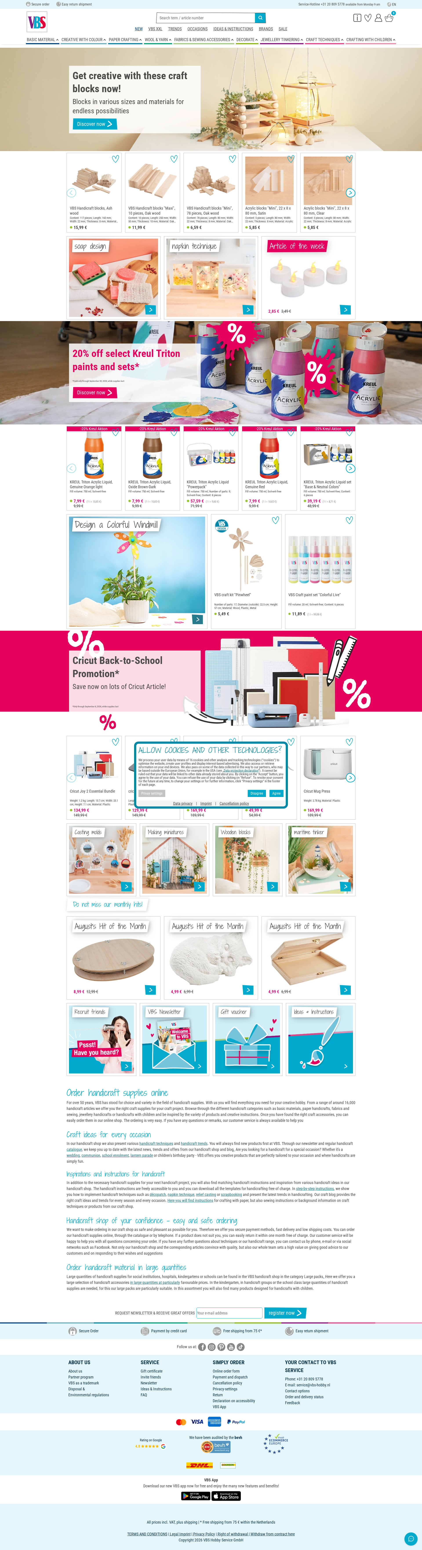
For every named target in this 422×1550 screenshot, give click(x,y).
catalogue (74, 1149)
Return (218, 1395)
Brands (266, 28)
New (139, 28)
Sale (283, 28)
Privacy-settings (225, 1389)
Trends (175, 28)
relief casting (206, 1194)
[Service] (357, 17)
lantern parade (142, 1155)
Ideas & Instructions (233, 28)
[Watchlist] (368, 17)
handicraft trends (194, 1143)
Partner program (81, 1377)
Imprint (206, 803)
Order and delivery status (304, 1397)
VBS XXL (155, 28)
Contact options (297, 1391)
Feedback (292, 1402)
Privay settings (151, 793)
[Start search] (260, 17)
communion (91, 1155)
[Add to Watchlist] (115, 159)
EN (394, 4)
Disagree (257, 793)
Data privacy (183, 803)
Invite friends (151, 1377)
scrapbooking (231, 1194)
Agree (276, 793)
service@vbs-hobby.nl (313, 1385)
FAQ (144, 1395)
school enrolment (115, 1155)
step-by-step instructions (315, 1188)
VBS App (219, 1406)
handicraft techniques (156, 1143)
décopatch (158, 1194)
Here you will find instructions (190, 1200)
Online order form (226, 1371)
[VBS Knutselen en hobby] (37, 22)
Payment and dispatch (230, 1377)
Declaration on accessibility (234, 1400)
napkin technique (181, 1194)
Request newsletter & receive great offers (155, 1313)
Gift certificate (151, 1371)
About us (75, 1371)
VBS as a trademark (83, 1383)
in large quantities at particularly (155, 1282)
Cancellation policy (227, 1383)
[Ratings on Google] (151, 1443)
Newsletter (149, 1383)
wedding (73, 1155)
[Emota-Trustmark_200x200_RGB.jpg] (275, 1443)
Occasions (197, 28)
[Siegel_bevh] (216, 1446)
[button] (71, 192)
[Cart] (389, 17)
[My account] (378, 17)
